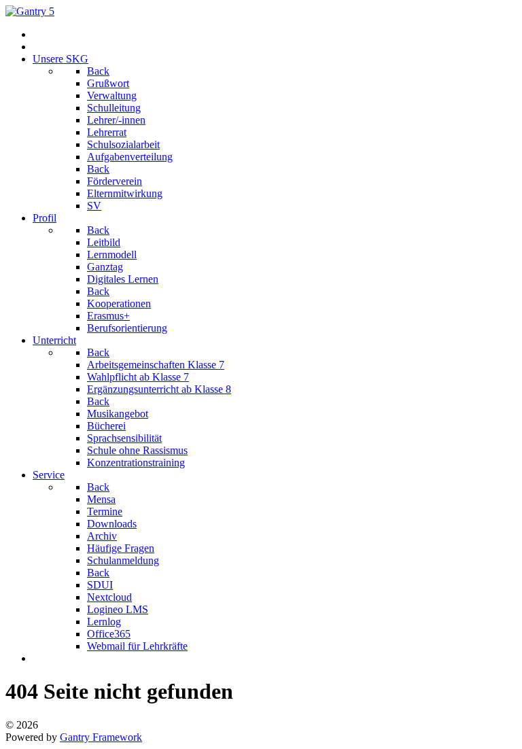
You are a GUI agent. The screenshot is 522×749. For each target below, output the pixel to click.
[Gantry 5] (29, 11)
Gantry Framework (101, 737)
